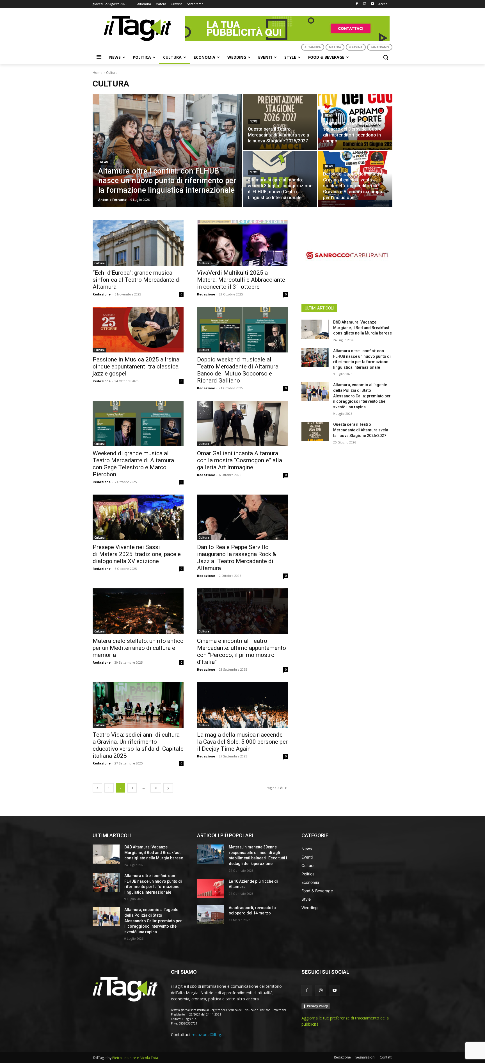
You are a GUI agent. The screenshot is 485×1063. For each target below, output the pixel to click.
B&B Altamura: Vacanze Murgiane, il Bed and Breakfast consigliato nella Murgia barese (362, 327)
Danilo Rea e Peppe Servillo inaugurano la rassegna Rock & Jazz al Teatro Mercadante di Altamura (236, 558)
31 (156, 788)
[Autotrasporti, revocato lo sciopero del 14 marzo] (210, 914)
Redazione (102, 294)
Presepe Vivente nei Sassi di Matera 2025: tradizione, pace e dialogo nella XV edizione (137, 554)
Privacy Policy (317, 1006)
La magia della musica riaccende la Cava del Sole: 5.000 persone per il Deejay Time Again (242, 741)
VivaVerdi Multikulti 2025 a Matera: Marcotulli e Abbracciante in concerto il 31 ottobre (241, 279)
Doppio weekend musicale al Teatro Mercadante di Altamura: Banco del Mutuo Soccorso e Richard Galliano (238, 370)
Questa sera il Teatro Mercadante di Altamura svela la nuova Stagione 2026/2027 (360, 430)
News (104, 162)
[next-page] (168, 788)
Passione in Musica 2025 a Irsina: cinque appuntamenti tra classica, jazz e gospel (136, 366)
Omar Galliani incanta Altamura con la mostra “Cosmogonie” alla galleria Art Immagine (239, 460)
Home (97, 72)
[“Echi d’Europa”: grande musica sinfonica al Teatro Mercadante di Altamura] (138, 243)
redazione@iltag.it (208, 1034)
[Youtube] (372, 4)
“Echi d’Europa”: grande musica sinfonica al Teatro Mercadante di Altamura (137, 279)
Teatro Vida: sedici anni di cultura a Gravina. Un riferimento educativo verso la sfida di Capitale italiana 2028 (138, 745)
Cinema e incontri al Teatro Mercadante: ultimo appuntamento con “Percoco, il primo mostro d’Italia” (241, 651)
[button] (385, 57)
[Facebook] (357, 4)
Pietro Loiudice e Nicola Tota (135, 1057)
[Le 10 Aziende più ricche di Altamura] (210, 888)
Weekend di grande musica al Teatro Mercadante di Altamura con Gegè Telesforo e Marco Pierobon (133, 464)
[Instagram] (364, 4)
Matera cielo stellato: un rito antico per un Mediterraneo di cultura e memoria (138, 648)
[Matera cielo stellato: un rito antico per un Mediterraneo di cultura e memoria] (138, 611)
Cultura (99, 263)
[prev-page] (97, 788)
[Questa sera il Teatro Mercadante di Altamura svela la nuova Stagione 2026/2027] (280, 122)
